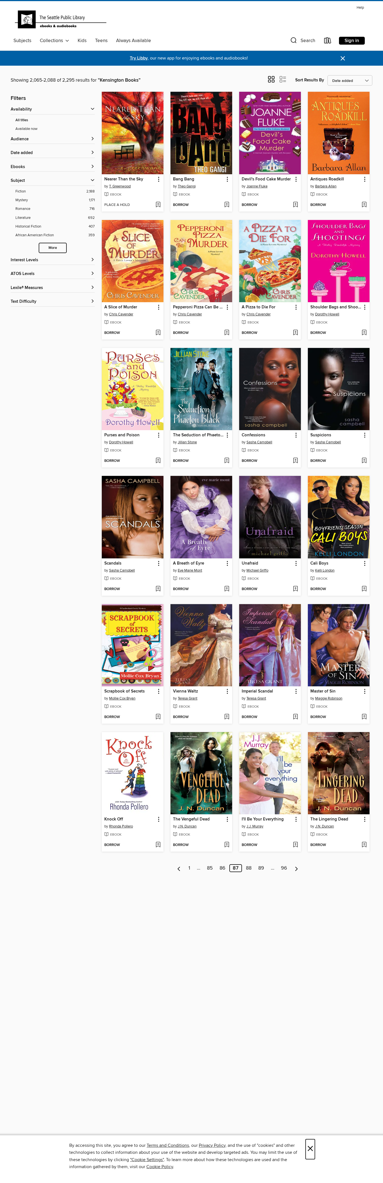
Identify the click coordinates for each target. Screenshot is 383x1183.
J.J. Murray (254, 826)
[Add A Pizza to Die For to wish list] (295, 333)
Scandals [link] (112, 563)
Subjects (22, 41)
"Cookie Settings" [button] (147, 1160)
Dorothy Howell (327, 314)
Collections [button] (52, 41)
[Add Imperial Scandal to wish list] (295, 717)
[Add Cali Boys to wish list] (364, 589)
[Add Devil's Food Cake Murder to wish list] (295, 205)
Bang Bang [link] (183, 179)
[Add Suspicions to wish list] (364, 461)
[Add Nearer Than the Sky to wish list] (157, 205)
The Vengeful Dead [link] (191, 819)
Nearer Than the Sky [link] (123, 179)
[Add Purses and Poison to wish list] (157, 461)
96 (284, 868)
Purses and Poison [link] (122, 435)
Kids (82, 41)
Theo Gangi (187, 186)
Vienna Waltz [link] (185, 691)
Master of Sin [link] (323, 691)
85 (210, 868)
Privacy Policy (212, 1145)
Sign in (352, 41)
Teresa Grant (187, 698)
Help (360, 8)
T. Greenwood (120, 186)
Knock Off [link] (113, 819)
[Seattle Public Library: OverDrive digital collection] (60, 19)
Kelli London (324, 570)
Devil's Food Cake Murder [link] (266, 179)
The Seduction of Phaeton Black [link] (198, 435)
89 (261, 868)
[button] (302, 41)
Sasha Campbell (259, 442)
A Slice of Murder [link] (120, 307)
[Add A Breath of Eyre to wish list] (226, 589)
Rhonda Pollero (121, 826)
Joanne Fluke (256, 186)
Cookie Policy (159, 1167)
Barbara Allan (325, 186)
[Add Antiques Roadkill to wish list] (364, 205)
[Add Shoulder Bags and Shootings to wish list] (364, 333)
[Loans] (327, 41)
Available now (26, 129)
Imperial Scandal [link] (257, 691)
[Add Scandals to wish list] (157, 589)
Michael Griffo (257, 570)
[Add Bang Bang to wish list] (226, 205)
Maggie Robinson (328, 698)
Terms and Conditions (168, 1145)
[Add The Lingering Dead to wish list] (364, 845)
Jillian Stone (187, 442)
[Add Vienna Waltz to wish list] (226, 717)
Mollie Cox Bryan (122, 698)
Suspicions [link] (320, 435)
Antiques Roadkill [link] (327, 179)
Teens (101, 41)
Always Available (133, 41)
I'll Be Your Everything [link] (263, 819)
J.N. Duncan (187, 826)
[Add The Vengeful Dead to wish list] (226, 845)
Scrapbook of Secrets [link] (124, 691)
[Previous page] (179, 868)
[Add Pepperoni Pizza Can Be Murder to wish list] (226, 333)
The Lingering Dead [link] (329, 819)
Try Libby (139, 58)
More (53, 248)
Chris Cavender (121, 314)
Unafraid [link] (250, 563)
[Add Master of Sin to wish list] (364, 717)
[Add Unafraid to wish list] (295, 589)
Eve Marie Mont (190, 570)
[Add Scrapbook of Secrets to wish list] (157, 717)
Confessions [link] (253, 435)
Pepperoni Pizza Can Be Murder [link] (198, 307)
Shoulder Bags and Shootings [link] (336, 307)
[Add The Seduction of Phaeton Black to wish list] (226, 461)
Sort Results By (309, 80)
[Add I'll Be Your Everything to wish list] (295, 845)
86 (222, 868)
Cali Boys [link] (319, 563)
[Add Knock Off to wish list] (157, 845)
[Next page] (296, 868)
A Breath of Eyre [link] (188, 563)
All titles (21, 120)
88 (249, 868)
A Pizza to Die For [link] (258, 307)
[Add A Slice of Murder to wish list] (157, 333)
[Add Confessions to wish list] (295, 461)
